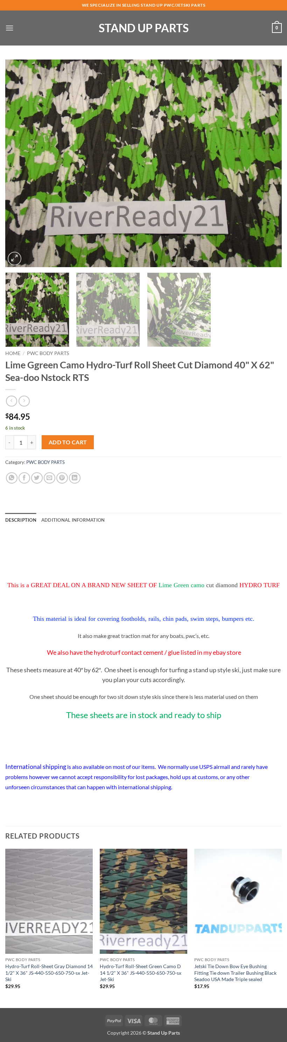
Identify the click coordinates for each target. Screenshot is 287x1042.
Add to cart (68, 442)
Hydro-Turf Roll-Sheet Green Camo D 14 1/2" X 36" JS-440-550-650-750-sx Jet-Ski (140, 972)
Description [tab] (20, 520)
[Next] (267, 163)
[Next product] (11, 401)
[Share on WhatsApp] (12, 478)
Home (12, 353)
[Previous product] (24, 401)
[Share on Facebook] (24, 478)
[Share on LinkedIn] (74, 478)
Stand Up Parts (144, 28)
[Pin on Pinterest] (62, 478)
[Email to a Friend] (49, 478)
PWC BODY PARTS (48, 353)
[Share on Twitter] (37, 478)
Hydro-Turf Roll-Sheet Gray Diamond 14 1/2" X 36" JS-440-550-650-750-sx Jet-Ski (49, 972)
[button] (9, 27)
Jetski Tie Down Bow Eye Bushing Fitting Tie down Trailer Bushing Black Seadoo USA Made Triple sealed (235, 972)
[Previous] (19, 163)
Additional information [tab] (73, 520)
